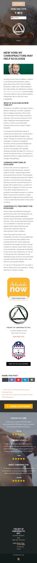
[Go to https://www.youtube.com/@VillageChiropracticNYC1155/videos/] (18, 13)
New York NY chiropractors (13, 91)
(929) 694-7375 (18, 9)
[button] (18, 406)
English (16, 18)
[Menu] (18, 559)
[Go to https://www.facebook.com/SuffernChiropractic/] (16, 13)
